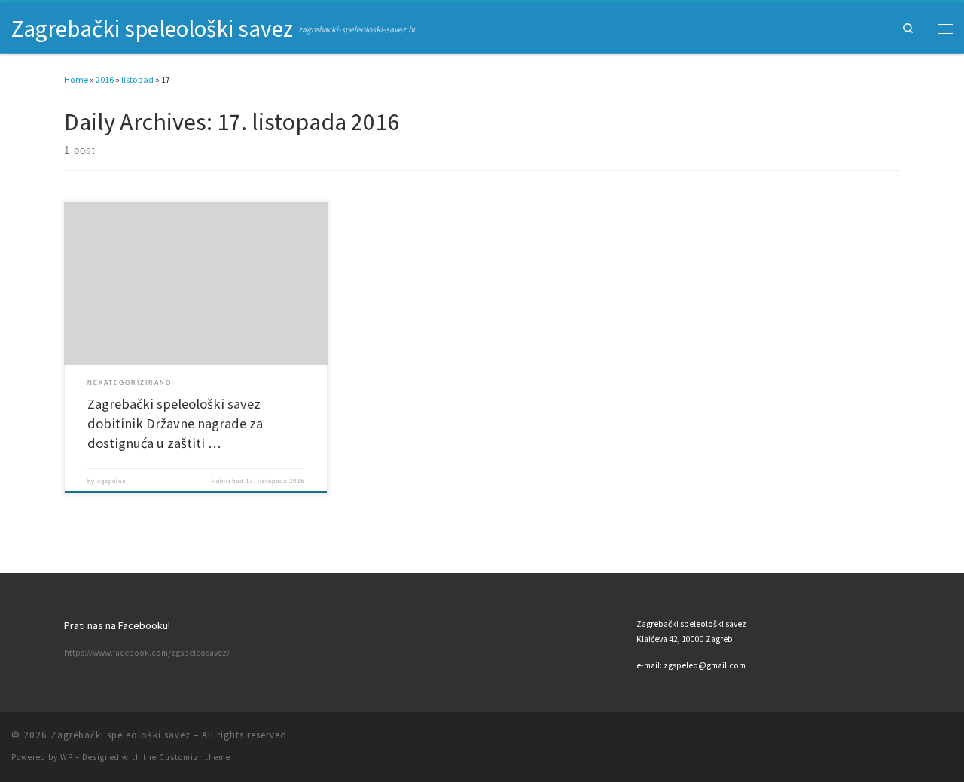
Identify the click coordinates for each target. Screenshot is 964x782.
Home (76, 79)
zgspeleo (111, 481)
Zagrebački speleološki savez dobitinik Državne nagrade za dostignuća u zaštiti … (175, 423)
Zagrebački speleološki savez (120, 735)
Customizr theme (194, 757)
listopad (137, 79)
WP (66, 757)
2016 (105, 79)
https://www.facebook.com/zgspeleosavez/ (147, 652)
